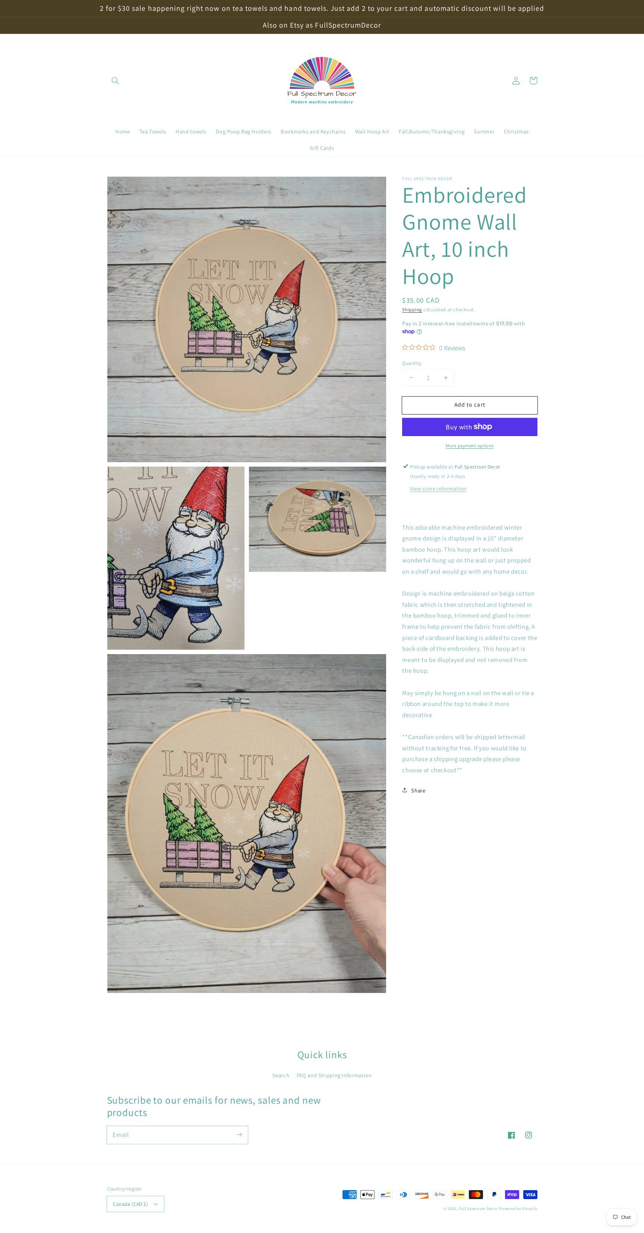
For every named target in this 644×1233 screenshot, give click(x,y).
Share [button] (418, 790)
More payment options (470, 445)
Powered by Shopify (518, 1208)
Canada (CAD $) (130, 1204)
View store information (438, 488)
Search (281, 1075)
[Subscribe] (238, 1134)
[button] (115, 80)
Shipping (412, 309)
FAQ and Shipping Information (334, 1075)
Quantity (412, 362)
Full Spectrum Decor (478, 1208)
